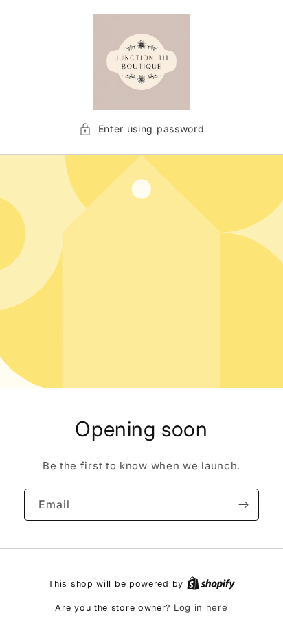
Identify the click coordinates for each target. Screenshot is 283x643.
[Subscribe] (243, 505)
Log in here (201, 607)
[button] (142, 128)
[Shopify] (211, 583)
